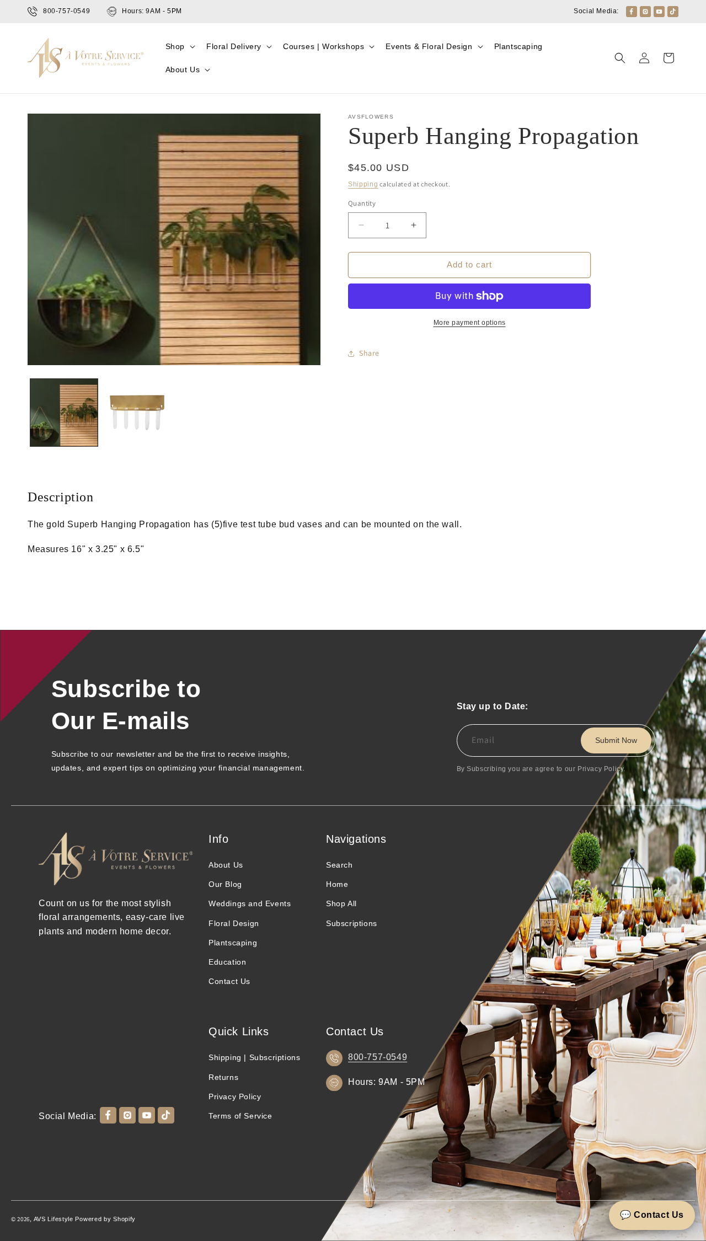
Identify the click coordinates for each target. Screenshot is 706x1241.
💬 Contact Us (652, 1214)
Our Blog (225, 884)
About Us (225, 864)
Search (339, 864)
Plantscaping (232, 942)
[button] (179, 46)
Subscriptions (351, 923)
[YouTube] (659, 11)
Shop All (341, 903)
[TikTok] (672, 11)
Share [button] (369, 353)
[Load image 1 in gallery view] (64, 412)
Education (227, 962)
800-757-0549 (377, 1057)
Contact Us (229, 981)
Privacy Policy (234, 1096)
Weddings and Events (249, 903)
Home (337, 884)
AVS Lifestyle (53, 1219)
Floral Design (233, 923)
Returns (223, 1077)
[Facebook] (631, 11)
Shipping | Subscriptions (254, 1057)
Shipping (363, 184)
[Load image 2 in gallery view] (136, 412)
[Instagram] (645, 11)
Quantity (362, 203)
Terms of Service (240, 1115)
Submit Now (616, 740)
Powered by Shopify (105, 1219)
